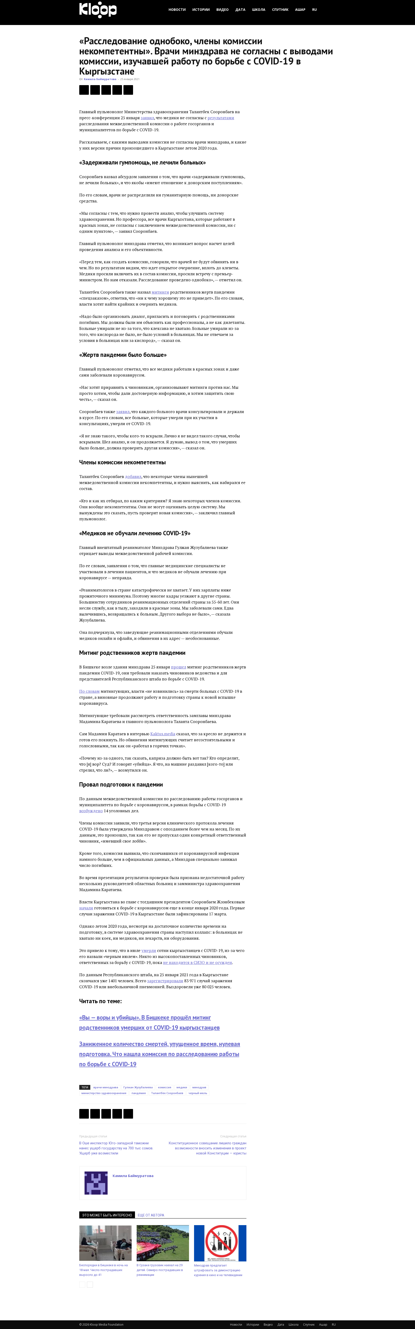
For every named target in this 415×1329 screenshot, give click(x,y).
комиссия (164, 1087)
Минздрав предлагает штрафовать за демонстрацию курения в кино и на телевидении (218, 1270)
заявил (147, 117)
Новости (177, 9)
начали (86, 908)
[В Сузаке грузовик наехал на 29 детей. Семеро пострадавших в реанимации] (163, 1243)
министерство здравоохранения (103, 1093)
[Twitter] (95, 90)
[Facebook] (84, 90)
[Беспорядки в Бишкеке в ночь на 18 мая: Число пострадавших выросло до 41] (105, 1243)
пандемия (139, 1093)
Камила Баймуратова (100, 79)
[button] (330, 10)
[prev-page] (82, 1285)
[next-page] (90, 1285)
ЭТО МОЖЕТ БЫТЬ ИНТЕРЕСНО (107, 1215)
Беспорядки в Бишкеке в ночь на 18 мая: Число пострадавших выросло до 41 (103, 1270)
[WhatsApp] (128, 90)
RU (314, 9)
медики (182, 1087)
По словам (89, 691)
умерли (148, 950)
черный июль (198, 1093)
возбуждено (91, 810)
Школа (258, 9)
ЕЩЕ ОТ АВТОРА (151, 1215)
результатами (221, 117)
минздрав (199, 1087)
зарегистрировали (165, 980)
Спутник (280, 9)
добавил (133, 476)
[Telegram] (117, 90)
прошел (178, 667)
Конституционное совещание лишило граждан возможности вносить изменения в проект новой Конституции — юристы (207, 1148)
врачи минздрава (105, 1087)
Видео (222, 9)
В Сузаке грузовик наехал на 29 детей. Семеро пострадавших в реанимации (160, 1270)
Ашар (300, 9)
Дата (240, 9)
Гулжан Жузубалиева (138, 1087)
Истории (201, 9)
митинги (160, 292)
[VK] (106, 90)
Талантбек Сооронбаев (167, 1093)
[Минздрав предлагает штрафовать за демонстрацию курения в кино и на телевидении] (220, 1243)
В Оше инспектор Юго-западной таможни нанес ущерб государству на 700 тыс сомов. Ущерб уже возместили (116, 1148)
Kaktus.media (162, 734)
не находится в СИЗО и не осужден (197, 962)
